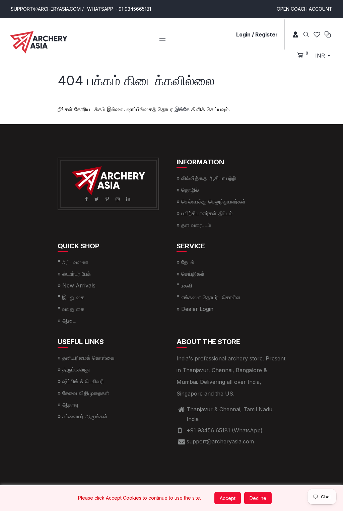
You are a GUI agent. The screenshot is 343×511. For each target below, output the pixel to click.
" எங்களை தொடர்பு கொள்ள (209, 297)
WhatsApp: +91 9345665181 (119, 9)
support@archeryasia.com (220, 441)
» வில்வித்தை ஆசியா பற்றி (206, 178)
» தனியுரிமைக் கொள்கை (86, 357)
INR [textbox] (320, 55)
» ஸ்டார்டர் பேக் (74, 273)
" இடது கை (71, 297)
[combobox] (323, 55)
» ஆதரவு (68, 404)
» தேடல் (185, 262)
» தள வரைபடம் (194, 225)
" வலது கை (71, 309)
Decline (258, 498)
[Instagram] (118, 199)
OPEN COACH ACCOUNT (304, 9)
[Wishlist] (317, 34)
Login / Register (257, 34)
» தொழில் (188, 189)
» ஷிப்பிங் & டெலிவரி (81, 381)
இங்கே (182, 109)
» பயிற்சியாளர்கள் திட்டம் (204, 213)
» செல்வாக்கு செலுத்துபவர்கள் (211, 201)
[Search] (306, 34)
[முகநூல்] (87, 199)
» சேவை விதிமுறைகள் (83, 393)
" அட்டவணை (73, 262)
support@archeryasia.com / (47, 9)
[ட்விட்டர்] (97, 199)
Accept (227, 498)
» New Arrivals (76, 285)
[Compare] (328, 34)
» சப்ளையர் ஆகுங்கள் (83, 416)
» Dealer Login (195, 309)
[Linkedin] (129, 199)
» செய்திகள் (191, 273)
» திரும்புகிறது (74, 369)
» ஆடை (67, 320)
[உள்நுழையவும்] (292, 34)
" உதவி (184, 285)
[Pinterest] (108, 199)
